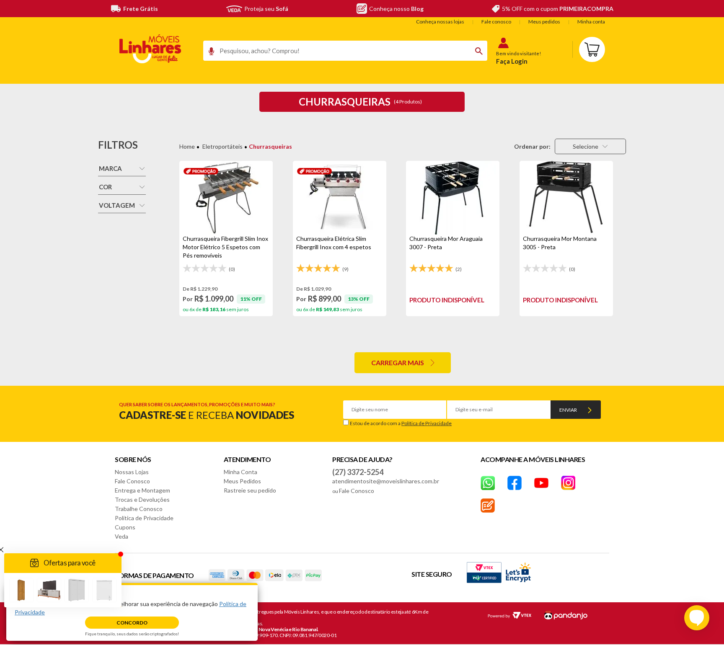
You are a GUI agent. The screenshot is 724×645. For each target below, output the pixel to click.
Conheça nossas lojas (440, 21)
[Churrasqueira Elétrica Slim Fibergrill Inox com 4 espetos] (339, 198)
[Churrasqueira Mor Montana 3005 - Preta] (566, 198)
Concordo (131, 622)
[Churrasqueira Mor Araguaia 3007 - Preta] (452, 198)
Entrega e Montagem (142, 490)
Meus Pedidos (242, 481)
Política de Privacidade (426, 423)
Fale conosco (496, 21)
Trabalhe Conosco (139, 508)
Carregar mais (397, 362)
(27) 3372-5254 (357, 472)
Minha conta (591, 21)
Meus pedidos (544, 21)
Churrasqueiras (270, 146)
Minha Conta (240, 471)
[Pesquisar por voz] (208, 53)
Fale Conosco (132, 481)
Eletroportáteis (222, 146)
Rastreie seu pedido (250, 490)
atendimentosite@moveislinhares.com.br (385, 481)
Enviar (568, 410)
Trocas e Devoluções (142, 499)
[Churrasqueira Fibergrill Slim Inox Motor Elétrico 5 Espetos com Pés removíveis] (226, 198)
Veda (121, 536)
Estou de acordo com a (401, 423)
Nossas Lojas (132, 471)
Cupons (125, 527)
